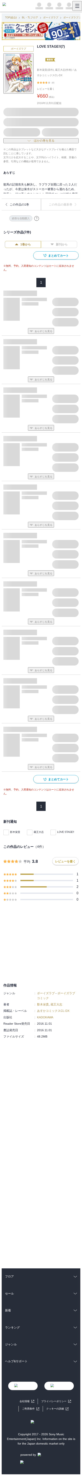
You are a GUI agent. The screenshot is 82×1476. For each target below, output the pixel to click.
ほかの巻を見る (44, 140)
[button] (57, 1409)
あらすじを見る (43, 331)
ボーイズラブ (50, 17)
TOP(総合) (11, 17)
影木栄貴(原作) (45, 69)
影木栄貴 (15, 832)
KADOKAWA (45, 1017)
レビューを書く (46, 89)
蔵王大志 (39, 832)
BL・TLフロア (30, 17)
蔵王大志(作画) (63, 69)
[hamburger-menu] (77, 6)
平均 (27, 861)
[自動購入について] (36, 218)
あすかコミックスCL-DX (53, 1010)
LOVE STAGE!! (65, 832)
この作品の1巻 (19, 204)
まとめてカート (58, 255)
